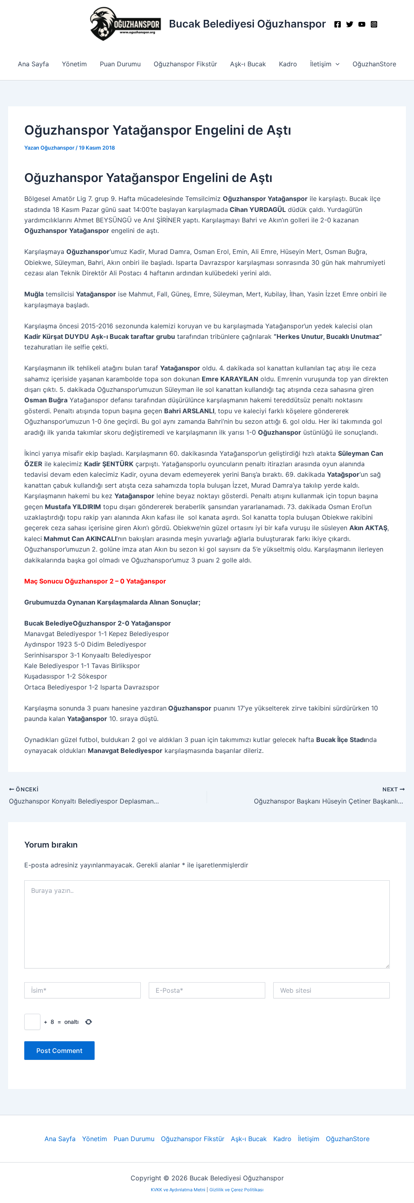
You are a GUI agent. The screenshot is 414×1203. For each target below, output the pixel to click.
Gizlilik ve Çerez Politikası (236, 1189)
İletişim (321, 64)
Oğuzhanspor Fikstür (185, 64)
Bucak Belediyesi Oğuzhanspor (247, 23)
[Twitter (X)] (349, 24)
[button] (336, 64)
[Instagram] (374, 24)
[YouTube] (361, 24)
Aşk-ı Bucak (248, 64)
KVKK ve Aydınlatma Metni (179, 1189)
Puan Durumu (120, 64)
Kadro (288, 64)
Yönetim (74, 64)
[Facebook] (337, 24)
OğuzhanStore (374, 64)
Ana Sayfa (33, 64)
